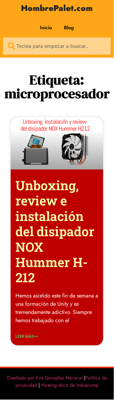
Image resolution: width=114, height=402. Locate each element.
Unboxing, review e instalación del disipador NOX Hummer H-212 (54, 231)
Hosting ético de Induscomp (69, 385)
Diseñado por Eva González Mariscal (44, 377)
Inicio (46, 27)
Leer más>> (26, 336)
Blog (69, 27)
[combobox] (57, 46)
